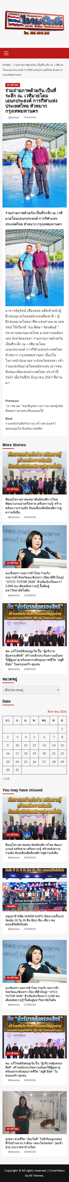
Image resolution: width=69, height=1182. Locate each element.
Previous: (34, 405)
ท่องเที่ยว (11, 906)
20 (44, 753)
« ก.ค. (6, 778)
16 (8, 753)
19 (34, 753)
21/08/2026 (30, 595)
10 (17, 745)
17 (17, 753)
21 (54, 753)
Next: (30, 423)
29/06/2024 (30, 117)
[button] (6, 53)
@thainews (13, 117)
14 (54, 745)
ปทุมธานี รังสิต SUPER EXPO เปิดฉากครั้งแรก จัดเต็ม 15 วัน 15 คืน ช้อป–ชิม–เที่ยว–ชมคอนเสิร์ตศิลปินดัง (34, 920)
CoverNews (57, 1170)
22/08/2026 (30, 517)
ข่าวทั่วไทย (12, 85)
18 (25, 753)
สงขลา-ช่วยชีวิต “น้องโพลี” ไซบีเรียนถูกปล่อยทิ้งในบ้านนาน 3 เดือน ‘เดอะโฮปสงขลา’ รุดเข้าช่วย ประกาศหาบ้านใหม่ (34, 1143)
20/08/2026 (30, 669)
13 (44, 745)
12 (34, 745)
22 (62, 753)
